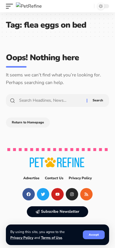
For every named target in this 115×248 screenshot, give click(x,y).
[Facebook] (28, 194)
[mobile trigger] (11, 6)
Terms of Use (51, 237)
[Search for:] (51, 100)
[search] (88, 6)
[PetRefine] (29, 6)
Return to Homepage (28, 122)
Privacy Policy (21, 237)
